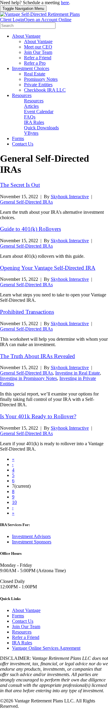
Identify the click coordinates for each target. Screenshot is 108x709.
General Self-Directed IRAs (26, 201)
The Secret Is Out (20, 185)
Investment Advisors (31, 536)
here (65, 2)
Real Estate (34, 73)
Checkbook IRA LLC (45, 90)
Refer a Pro (35, 63)
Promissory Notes (41, 79)
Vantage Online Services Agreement (46, 648)
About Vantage (26, 36)
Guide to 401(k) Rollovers (30, 229)
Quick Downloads (41, 127)
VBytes (31, 133)
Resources (22, 95)
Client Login (12, 19)
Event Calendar (38, 111)
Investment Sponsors (31, 541)
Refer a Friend (37, 57)
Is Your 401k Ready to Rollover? (38, 416)
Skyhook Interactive (70, 196)
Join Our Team (38, 52)
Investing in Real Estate (77, 372)
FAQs (29, 116)
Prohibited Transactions (27, 312)
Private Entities (38, 84)
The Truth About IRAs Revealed (37, 356)
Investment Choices (30, 68)
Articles (31, 106)
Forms (18, 138)
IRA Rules (34, 122)
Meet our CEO (38, 46)
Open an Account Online (47, 19)
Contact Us (22, 143)
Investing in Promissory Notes (28, 378)
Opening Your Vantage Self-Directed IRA (47, 268)
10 (14, 502)
